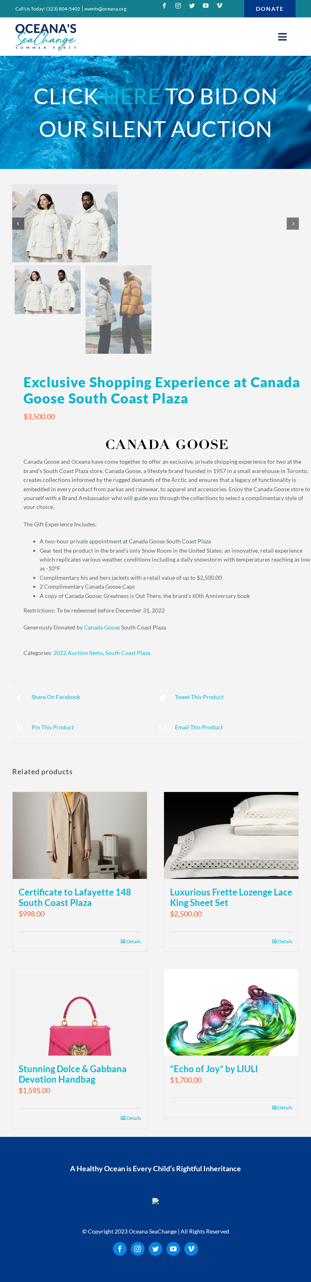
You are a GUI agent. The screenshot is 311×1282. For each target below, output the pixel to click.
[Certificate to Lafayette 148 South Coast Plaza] (80, 835)
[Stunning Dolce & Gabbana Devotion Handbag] (80, 1012)
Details (285, 941)
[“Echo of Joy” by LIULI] (231, 1012)
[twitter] (192, 5)
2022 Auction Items (78, 652)
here (132, 96)
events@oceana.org (105, 9)
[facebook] (164, 5)
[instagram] (178, 5)
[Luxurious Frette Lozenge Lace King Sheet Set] (231, 835)
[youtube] (206, 5)
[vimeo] (219, 5)
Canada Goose (102, 627)
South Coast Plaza (127, 652)
